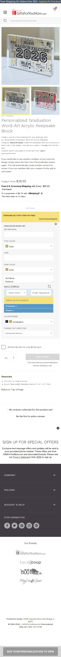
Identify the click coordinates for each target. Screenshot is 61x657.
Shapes (10, 310)
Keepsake (6, 376)
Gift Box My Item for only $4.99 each (24, 347)
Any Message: (10, 229)
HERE (38, 457)
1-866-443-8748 (34, 627)
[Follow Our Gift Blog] (36, 526)
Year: (6, 253)
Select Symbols (11, 286)
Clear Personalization (48, 218)
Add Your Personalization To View (30, 651)
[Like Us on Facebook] (7, 526)
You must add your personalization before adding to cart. (43, 364)
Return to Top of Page (12, 389)
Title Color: (9, 241)
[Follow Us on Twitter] (14, 526)
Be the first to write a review (30, 416)
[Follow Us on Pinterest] (22, 526)
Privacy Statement (21, 457)
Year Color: (9, 264)
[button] (30, 416)
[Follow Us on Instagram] (29, 526)
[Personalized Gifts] (29, 11)
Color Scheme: (11, 316)
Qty (6, 358)
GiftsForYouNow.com (32, 624)
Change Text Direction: (15, 328)
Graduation (11, 306)
